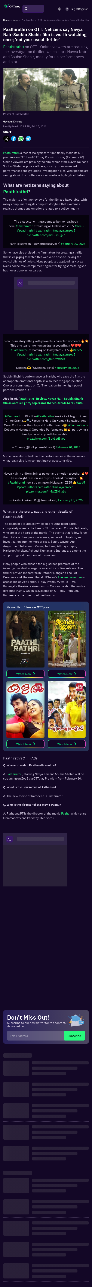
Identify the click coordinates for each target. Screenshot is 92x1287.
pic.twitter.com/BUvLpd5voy (46, 445)
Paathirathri (13, 46)
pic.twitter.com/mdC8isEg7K (46, 237)
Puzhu (65, 822)
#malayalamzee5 (63, 232)
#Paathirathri (24, 228)
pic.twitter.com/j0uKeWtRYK (46, 363)
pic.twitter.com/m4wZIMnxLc (46, 500)
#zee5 (79, 228)
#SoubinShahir (78, 431)
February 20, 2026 (73, 245)
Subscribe (74, 1044)
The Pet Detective (70, 585)
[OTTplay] (12, 9)
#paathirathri (26, 232)
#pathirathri (43, 232)
